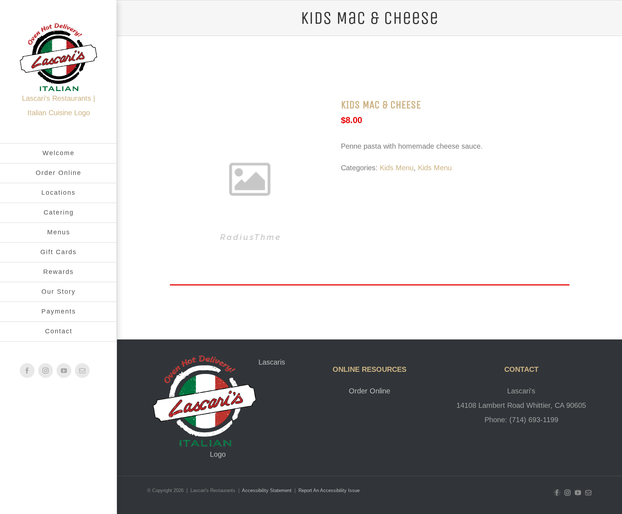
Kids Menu (397, 168)
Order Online (369, 391)
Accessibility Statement (267, 490)
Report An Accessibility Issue (329, 490)
